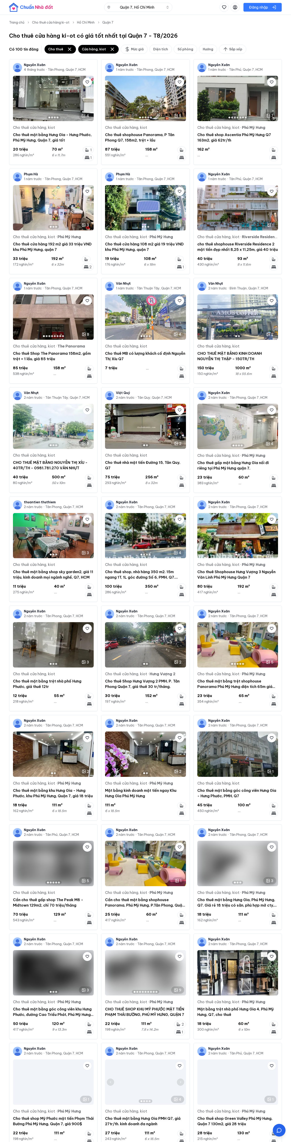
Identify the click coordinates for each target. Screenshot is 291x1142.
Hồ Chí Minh (86, 22)
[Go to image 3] (55, 117)
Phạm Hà (31, 174)
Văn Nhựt (123, 283)
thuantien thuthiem (40, 502)
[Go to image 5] (151, 117)
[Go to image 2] (52, 117)
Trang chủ (16, 22)
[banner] (31, 7)
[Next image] (88, 98)
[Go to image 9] (156, 992)
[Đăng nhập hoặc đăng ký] (235, 7)
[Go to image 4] (57, 117)
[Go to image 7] (246, 117)
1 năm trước (125, 70)
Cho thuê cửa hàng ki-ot (50, 22)
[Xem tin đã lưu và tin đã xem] (224, 7)
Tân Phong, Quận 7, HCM (66, 70)
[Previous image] (18, 98)
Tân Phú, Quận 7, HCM (246, 70)
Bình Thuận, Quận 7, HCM (249, 288)
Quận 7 (107, 22)
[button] (279, 1130)
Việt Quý (123, 392)
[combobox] (138, 7)
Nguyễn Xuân (34, 64)
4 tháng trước (34, 70)
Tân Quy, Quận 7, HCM (154, 398)
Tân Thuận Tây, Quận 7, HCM (159, 288)
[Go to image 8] (63, 336)
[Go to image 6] (243, 117)
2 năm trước (217, 288)
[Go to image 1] (49, 117)
